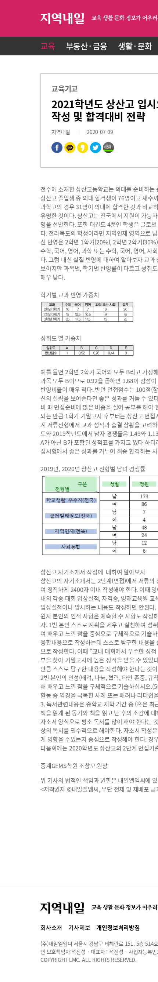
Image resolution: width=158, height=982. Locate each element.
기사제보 (79, 927)
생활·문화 (135, 46)
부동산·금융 (86, 46)
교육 (47, 46)
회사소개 (51, 927)
